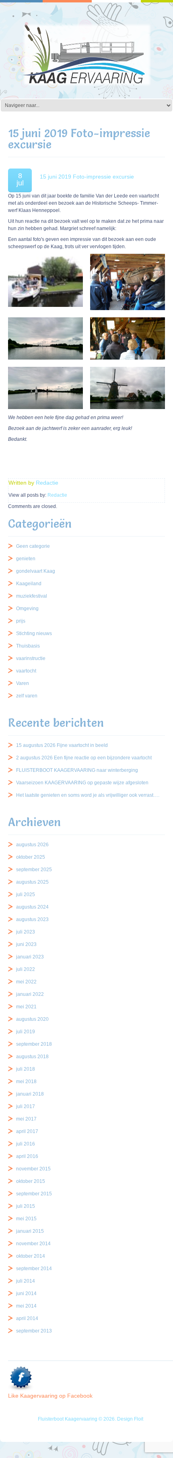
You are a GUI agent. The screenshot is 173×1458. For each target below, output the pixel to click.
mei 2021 (26, 1007)
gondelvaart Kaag (35, 571)
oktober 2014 (30, 1256)
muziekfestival (31, 596)
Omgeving (27, 608)
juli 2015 (25, 1206)
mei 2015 (26, 1219)
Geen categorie (33, 546)
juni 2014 (26, 1293)
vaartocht (26, 671)
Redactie (47, 482)
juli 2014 (25, 1281)
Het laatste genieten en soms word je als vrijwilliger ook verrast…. (87, 795)
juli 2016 (25, 1144)
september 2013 (34, 1331)
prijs (20, 621)
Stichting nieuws (34, 633)
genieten (25, 558)
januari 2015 (30, 1231)
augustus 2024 (32, 907)
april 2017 (27, 1131)
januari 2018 (30, 1094)
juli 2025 (25, 894)
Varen (22, 683)
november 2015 (33, 1169)
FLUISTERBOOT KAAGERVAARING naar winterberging (77, 770)
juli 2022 (25, 969)
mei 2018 (26, 1081)
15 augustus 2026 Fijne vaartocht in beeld (62, 745)
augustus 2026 (32, 844)
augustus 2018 (32, 1056)
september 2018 (34, 1044)
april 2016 (27, 1156)
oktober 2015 (30, 1181)
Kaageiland (28, 583)
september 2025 (34, 869)
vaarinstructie (30, 658)
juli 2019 (25, 1031)
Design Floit (130, 1419)
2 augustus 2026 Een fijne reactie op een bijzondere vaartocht (84, 758)
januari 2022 (30, 994)
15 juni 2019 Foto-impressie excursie (87, 176)
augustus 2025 (32, 882)
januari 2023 (30, 957)
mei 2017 (26, 1119)
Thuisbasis (28, 646)
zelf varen (26, 696)
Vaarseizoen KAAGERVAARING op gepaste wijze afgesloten (82, 783)
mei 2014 (26, 1306)
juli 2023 (25, 932)
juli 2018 (25, 1069)
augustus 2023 (32, 919)
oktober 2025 (30, 857)
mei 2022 (26, 982)
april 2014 (27, 1318)
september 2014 (34, 1268)
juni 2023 (26, 944)
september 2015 (34, 1194)
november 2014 (33, 1243)
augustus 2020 (32, 1019)
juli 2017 (25, 1106)
